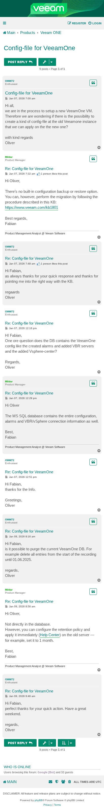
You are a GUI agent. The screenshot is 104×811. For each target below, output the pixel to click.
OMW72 (9, 81)
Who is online (17, 767)
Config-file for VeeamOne (39, 47)
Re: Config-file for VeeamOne (29, 168)
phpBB (39, 800)
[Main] (52, 8)
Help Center (50, 635)
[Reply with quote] (93, 83)
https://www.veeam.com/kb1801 (31, 207)
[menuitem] (94, 23)
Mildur (9, 157)
